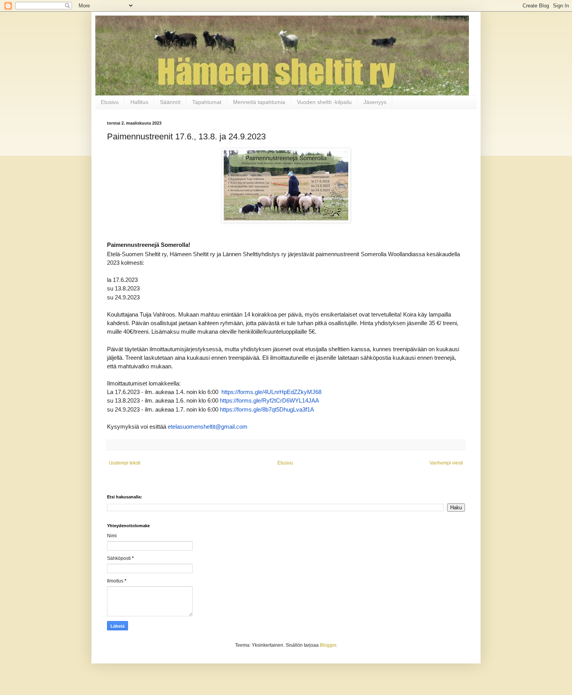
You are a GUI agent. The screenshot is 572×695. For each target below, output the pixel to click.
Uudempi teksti (124, 463)
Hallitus (139, 102)
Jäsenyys (374, 102)
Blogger (328, 645)
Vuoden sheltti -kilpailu (324, 102)
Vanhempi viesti (446, 463)
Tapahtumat (206, 102)
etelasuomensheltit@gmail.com (207, 427)
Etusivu (110, 102)
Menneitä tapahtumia (259, 102)
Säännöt (170, 102)
